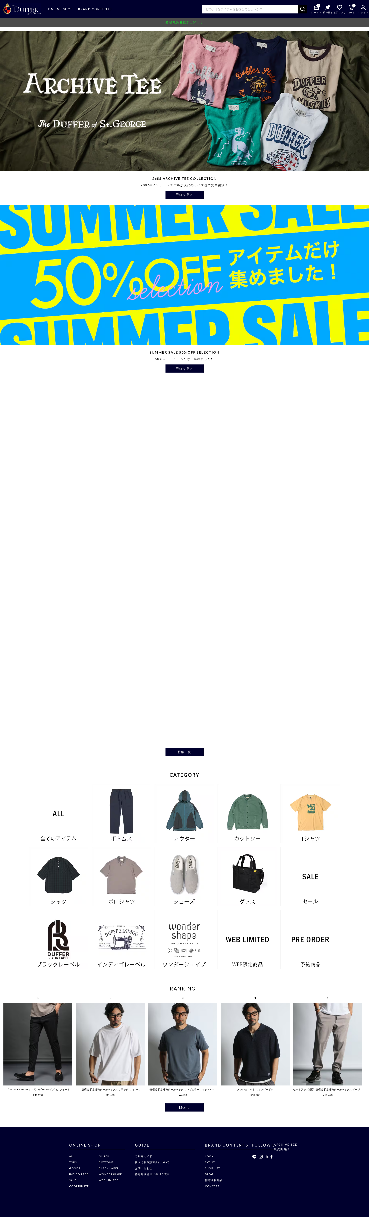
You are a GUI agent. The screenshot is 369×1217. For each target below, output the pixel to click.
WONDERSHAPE (110, 1174)
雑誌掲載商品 (214, 1180)
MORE (184, 1107)
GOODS (74, 1168)
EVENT (210, 1162)
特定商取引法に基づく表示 (152, 1174)
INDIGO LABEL (79, 1174)
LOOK (209, 1156)
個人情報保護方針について (152, 1162)
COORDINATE (79, 1186)
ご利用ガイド (143, 1156)
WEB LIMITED (109, 1180)
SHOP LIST (212, 1168)
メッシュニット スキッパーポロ (255, 1089)
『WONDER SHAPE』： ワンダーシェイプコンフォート (38, 1089)
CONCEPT (212, 1186)
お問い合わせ (143, 1168)
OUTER (104, 1156)
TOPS (73, 1162)
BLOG (209, 1174)
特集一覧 (184, 752)
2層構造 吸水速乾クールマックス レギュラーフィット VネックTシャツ (188, 1089)
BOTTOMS (106, 1162)
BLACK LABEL (109, 1168)
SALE (72, 1180)
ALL (72, 1156)
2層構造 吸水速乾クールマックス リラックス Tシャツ (110, 1089)
